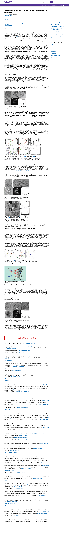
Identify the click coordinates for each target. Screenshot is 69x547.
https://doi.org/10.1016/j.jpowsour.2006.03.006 (20, 437)
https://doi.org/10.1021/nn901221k (42, 513)
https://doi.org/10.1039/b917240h (16, 515)
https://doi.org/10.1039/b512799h (29, 372)
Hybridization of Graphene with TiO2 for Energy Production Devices (17, 23)
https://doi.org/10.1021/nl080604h (32, 346)
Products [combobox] (19, 2)
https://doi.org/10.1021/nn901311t (43, 419)
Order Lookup (50, 5)
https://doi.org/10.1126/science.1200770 (22, 407)
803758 (44, 173)
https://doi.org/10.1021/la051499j (22, 435)
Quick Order (56, 5)
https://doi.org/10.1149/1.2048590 (26, 468)
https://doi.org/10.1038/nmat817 (44, 443)
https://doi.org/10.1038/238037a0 (41, 495)
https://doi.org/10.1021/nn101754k (10, 421)
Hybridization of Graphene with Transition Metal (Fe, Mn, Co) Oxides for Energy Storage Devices (22, 20)
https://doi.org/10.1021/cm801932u (17, 370)
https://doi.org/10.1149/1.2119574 (44, 462)
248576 (39, 232)
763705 (26, 170)
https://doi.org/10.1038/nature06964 (12, 501)
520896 (20, 170)
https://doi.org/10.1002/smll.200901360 (16, 411)
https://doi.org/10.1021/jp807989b (37, 448)
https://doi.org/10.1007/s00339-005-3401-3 (15, 396)
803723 (25, 111)
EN (62, 2)
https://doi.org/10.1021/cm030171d (18, 488)
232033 (35, 232)
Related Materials (8, 25)
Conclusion (7, 24)
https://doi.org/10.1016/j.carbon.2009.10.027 (22, 461)
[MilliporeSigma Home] (8, 2)
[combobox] (35, 2)
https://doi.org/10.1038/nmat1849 (30, 343)
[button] (44, 5)
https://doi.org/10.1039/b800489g (37, 478)
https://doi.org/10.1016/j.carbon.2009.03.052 (22, 454)
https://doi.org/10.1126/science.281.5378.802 (38, 499)
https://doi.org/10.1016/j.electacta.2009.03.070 (23, 439)
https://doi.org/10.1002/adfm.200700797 (22, 354)
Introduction (7, 19)
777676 (29, 170)
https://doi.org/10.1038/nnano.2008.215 (24, 350)
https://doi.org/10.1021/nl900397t (14, 450)
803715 (34, 111)
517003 (11, 83)
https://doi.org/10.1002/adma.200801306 (18, 366)
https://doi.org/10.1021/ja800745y (11, 348)
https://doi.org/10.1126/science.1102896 (36, 344)
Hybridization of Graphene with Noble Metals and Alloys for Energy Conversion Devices (21, 22)
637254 (32, 232)
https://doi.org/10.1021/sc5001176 (38, 522)
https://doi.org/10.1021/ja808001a (22, 352)
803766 (11, 174)
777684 (16, 36)
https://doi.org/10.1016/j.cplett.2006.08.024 (22, 494)
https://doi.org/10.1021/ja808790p (23, 484)
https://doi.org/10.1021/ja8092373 (17, 486)
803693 (28, 173)
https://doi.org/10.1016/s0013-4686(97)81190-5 (22, 391)
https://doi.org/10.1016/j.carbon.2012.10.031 (19, 472)
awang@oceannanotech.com (8, 15)
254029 (17, 170)
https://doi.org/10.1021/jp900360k (10, 446)
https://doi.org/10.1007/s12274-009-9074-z (14, 364)
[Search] (51, 2)
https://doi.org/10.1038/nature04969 (16, 376)
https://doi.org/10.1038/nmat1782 (37, 403)
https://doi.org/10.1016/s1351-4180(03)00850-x (37, 433)
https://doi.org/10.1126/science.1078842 (31, 356)
